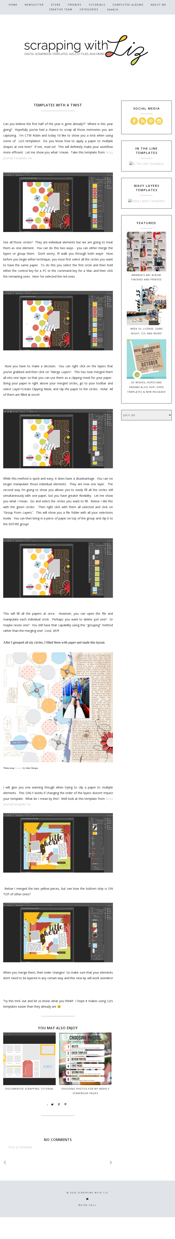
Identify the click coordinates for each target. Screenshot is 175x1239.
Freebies (74, 4)
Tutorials (97, 4)
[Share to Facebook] (59, 1104)
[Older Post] (111, 1163)
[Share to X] (52, 1104)
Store (56, 4)
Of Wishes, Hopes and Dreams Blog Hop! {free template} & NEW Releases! (146, 387)
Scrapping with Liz (93, 1192)
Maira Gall (87, 1205)
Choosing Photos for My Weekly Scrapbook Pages (85, 1091)
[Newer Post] (5, 1163)
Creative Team (60, 9)
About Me (158, 4)
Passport (18, 768)
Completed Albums (127, 4)
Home (13, 4)
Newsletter (34, 4)
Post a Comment (20, 1147)
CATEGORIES (89, 9)
